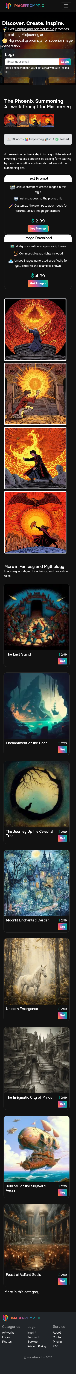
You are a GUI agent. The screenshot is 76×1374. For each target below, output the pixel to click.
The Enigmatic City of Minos (29, 1097)
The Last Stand (18, 654)
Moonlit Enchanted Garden (27, 920)
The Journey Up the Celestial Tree (29, 833)
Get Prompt (38, 228)
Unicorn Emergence (22, 1009)
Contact (58, 1337)
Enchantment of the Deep (27, 743)
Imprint (31, 1332)
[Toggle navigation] (66, 5)
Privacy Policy (36, 1346)
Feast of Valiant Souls (23, 1274)
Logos (6, 1337)
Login (65, 62)
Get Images (38, 283)
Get (62, 661)
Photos (7, 1342)
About (57, 1332)
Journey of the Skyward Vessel (26, 1188)
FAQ (56, 1346)
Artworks (8, 1332)
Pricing (57, 1342)
